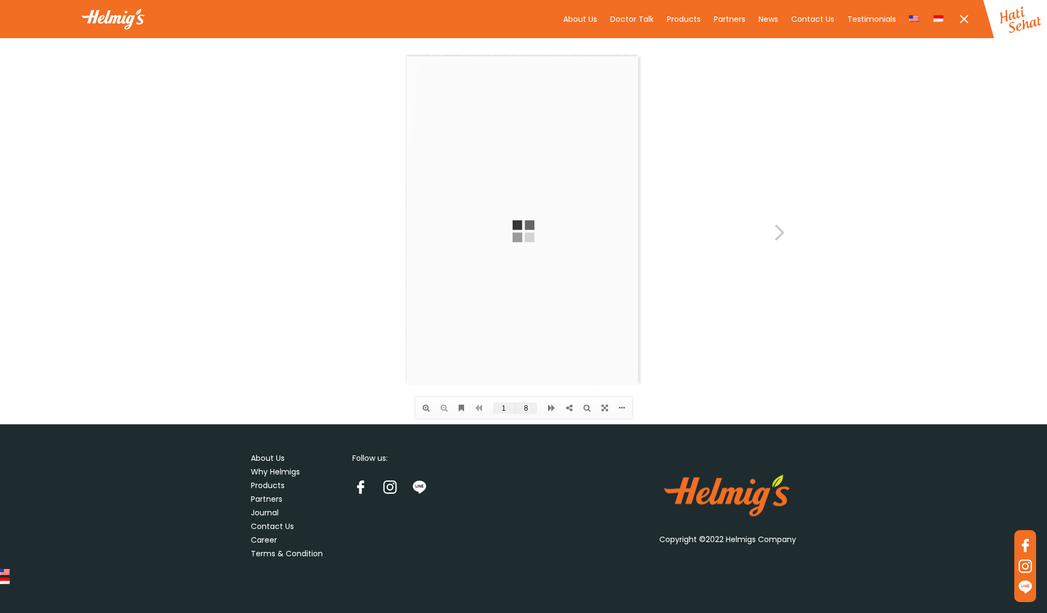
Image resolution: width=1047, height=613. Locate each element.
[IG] (395, 486)
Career (264, 539)
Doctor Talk (632, 19)
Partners (729, 19)
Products (684, 19)
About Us (580, 19)
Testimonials (871, 19)
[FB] (366, 486)
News (768, 19)
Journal (265, 512)
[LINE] (424, 486)
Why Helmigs (275, 471)
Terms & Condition (287, 553)
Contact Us (812, 19)
